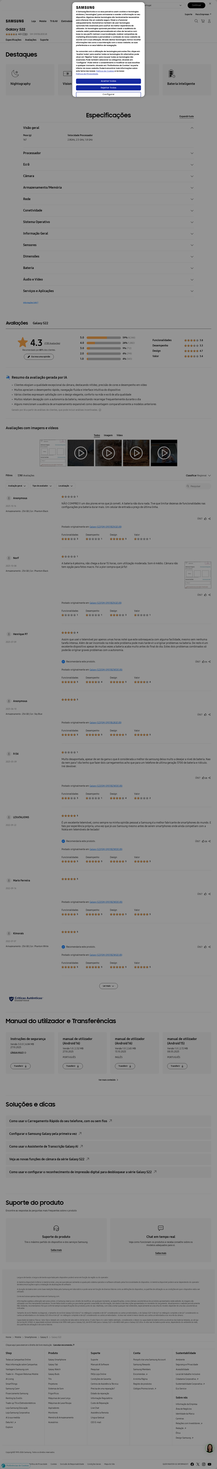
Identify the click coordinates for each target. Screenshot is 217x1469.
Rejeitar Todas (108, 88)
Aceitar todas (108, 81)
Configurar (109, 94)
